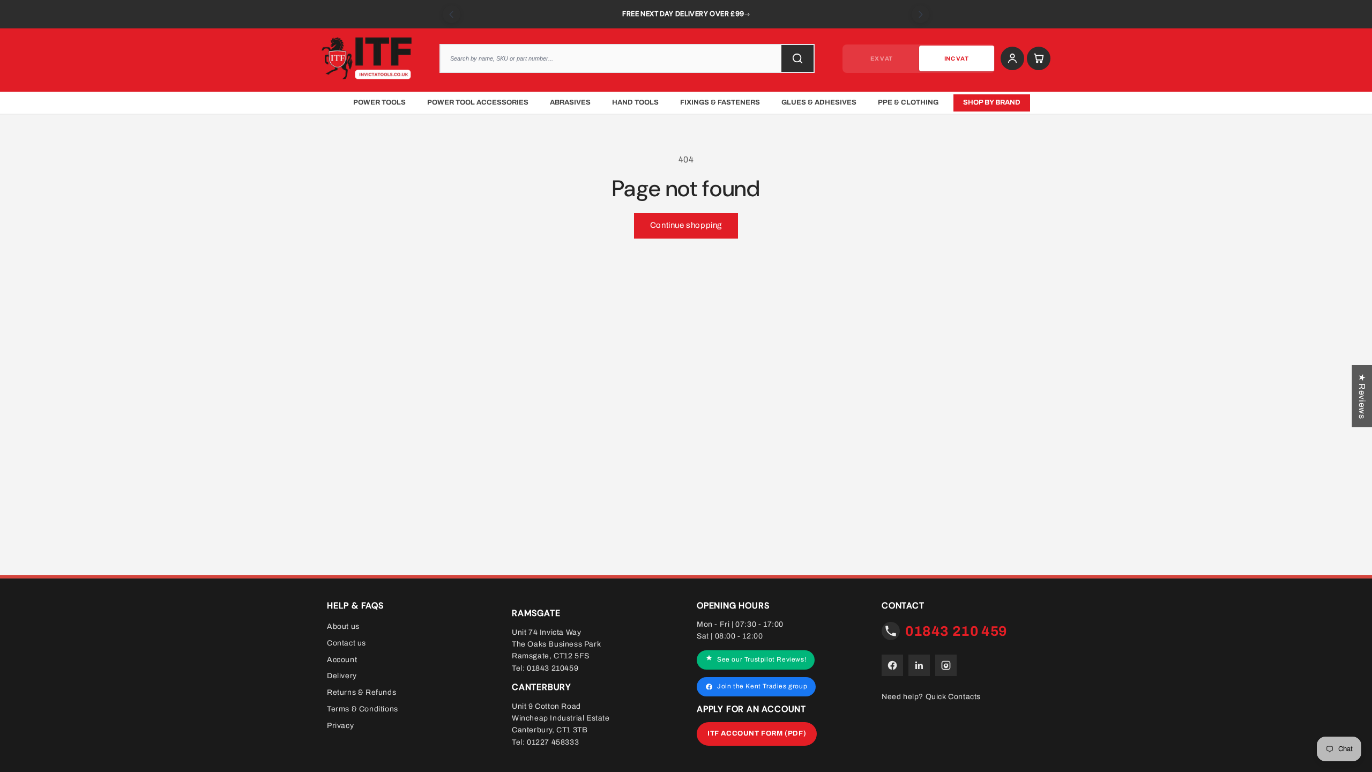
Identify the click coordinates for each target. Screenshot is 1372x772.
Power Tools (379, 102)
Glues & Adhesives (818, 102)
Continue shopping (686, 225)
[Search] (797, 58)
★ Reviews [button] (1362, 396)
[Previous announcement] (451, 14)
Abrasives (570, 102)
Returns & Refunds (361, 692)
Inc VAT (956, 58)
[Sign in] (1012, 58)
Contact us (346, 643)
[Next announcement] (920, 14)
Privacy (340, 726)
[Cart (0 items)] (1038, 58)
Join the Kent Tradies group (762, 686)
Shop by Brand (991, 102)
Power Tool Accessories (477, 102)
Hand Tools (635, 102)
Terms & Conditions (362, 709)
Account (342, 659)
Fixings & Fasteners (720, 102)
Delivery (342, 676)
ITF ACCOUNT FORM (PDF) (756, 733)
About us (343, 626)
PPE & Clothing (908, 102)
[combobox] (627, 58)
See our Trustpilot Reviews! (761, 659)
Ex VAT (881, 58)
